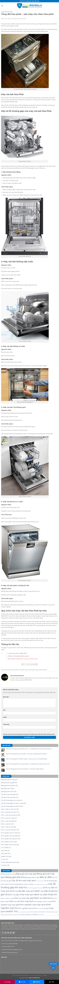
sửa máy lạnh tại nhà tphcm (6, 914)
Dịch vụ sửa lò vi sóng (7, 818)
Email (5, 717)
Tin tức (3, 859)
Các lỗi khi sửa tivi (40, 880)
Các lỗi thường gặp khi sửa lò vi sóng (12, 803)
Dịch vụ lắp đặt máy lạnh (8, 812)
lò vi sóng (39, 908)
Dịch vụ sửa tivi (6, 824)
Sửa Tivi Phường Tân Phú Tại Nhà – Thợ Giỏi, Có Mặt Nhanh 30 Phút (26, 754)
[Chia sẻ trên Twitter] (28, 664)
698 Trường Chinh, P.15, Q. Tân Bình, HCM (25, 659)
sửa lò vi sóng (45, 912)
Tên (4, 710)
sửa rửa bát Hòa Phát (41, 669)
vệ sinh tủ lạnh (41, 914)
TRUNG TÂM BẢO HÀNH (6, 11)
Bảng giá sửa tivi (6, 788)
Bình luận (6, 697)
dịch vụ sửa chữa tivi (45, 894)
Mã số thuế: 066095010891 (10, 943)
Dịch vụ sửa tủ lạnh (7, 827)
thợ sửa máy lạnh (25, 914)
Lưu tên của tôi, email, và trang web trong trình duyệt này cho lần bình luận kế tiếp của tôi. (29, 734)
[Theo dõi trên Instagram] (5, 932)
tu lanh (34, 914)
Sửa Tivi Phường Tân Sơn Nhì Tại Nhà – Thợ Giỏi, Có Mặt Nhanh (25, 769)
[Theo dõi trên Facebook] (2, 932)
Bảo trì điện (46, 877)
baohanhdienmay (21, 18)
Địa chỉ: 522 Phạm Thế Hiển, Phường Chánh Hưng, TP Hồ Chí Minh (22, 940)
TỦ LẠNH (4, 865)
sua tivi (25, 911)
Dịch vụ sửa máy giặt (7, 821)
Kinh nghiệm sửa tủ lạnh (8, 844)
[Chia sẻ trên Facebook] (25, 664)
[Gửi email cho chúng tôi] (11, 932)
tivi (31, 914)
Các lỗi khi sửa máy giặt (8, 794)
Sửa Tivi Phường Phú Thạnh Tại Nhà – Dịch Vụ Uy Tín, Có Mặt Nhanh (26, 759)
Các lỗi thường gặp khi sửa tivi (10, 806)
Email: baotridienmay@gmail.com (12, 949)
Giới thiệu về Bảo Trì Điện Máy (21, 975)
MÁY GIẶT (4, 850)
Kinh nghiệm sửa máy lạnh (9, 838)
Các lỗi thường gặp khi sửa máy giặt (40, 884)
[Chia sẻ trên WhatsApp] (22, 664)
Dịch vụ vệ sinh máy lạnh (9, 830)
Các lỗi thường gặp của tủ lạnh (10, 800)
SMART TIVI (4, 856)
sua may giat (20, 911)
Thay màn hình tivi (16, 914)
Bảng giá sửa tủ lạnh (7, 791)
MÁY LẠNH (4, 853)
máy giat (46, 908)
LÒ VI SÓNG (4, 847)
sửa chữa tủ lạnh (37, 911)
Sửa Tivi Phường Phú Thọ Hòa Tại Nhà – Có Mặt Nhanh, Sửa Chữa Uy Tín (27, 764)
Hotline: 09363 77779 (8, 946)
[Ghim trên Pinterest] (33, 664)
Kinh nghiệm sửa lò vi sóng (9, 833)
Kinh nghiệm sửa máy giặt (9, 836)
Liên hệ (44, 975)
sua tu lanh (29, 911)
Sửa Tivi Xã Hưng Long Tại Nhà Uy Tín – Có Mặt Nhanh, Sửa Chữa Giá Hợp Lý (29, 749)
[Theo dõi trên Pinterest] (13, 932)
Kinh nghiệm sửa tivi (7, 841)
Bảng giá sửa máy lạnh (8, 785)
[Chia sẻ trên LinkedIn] (36, 664)
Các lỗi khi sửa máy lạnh (8, 797)
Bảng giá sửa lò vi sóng (8, 779)
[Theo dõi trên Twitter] (8, 932)
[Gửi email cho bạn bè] (31, 664)
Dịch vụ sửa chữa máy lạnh (9, 815)
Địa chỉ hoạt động (36, 975)
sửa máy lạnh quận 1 (53, 911)
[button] (2, 6)
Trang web (6, 724)
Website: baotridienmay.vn (10, 952)
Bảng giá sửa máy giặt (8, 782)
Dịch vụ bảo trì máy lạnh (8, 809)
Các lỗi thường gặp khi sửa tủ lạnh (35, 887)
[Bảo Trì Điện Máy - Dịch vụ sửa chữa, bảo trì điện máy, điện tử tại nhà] (29, 6)
